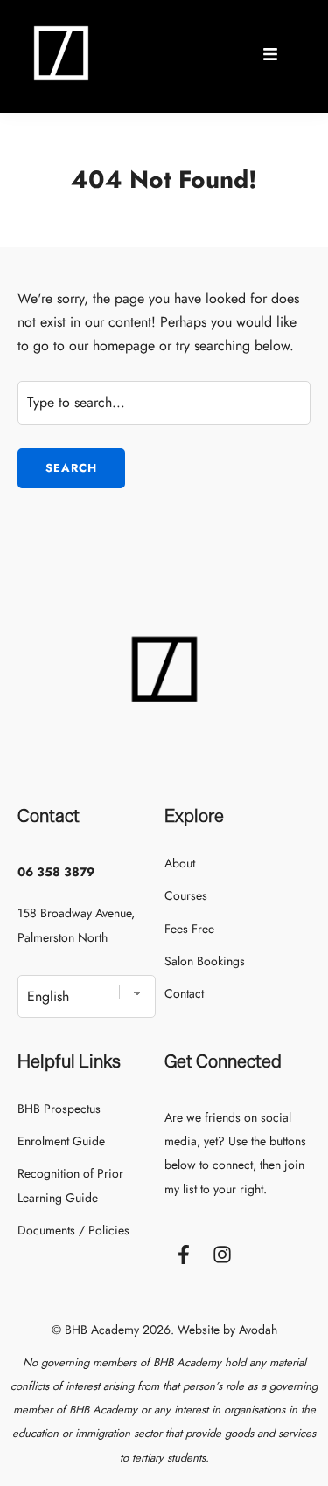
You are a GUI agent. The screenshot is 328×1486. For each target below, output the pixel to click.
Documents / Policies (73, 1230)
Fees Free (189, 928)
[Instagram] (222, 1254)
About (179, 863)
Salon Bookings (204, 961)
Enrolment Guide (61, 1141)
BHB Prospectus (59, 1108)
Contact (184, 993)
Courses (185, 895)
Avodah (258, 1329)
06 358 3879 (55, 872)
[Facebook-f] (183, 1254)
